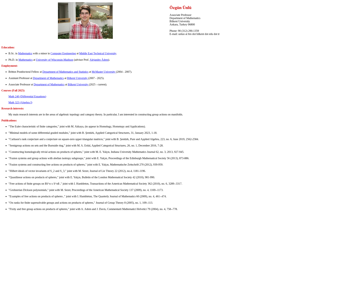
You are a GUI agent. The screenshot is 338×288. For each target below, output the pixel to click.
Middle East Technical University (97, 53)
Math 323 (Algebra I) (20, 102)
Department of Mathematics (48, 78)
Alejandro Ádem (99, 59)
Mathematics (25, 53)
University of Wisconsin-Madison (54, 59)
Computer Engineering (63, 53)
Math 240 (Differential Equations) (27, 96)
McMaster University (104, 71)
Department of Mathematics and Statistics (65, 71)
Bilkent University (77, 78)
